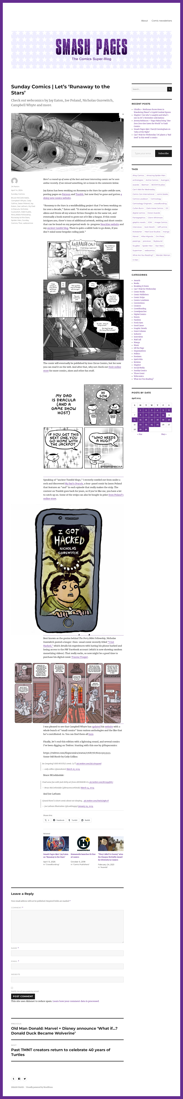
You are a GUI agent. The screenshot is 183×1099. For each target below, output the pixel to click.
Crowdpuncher (140, 311)
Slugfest (136, 246)
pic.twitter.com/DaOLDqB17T (96, 801)
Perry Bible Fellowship (21, 215)
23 (146, 424)
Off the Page (139, 348)
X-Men (135, 260)
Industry (137, 334)
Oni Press (160, 236)
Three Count (139, 373)
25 (157, 424)
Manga (137, 342)
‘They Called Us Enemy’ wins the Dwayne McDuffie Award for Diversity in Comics (110, 857)
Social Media (139, 368)
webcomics (28, 223)
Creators (137, 306)
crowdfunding (160, 203)
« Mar (139, 434)
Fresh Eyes (138, 323)
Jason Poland (24, 203)
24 (152, 424)
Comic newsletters (162, 20)
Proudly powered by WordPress (39, 1087)
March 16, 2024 (73, 769)
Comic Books (139, 292)
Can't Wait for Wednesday (144, 189)
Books (136, 283)
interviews (137, 227)
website (109, 726)
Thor (20, 223)
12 (163, 415)
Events (137, 317)
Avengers (165, 180)
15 (140, 420)
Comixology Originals (142, 203)
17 (152, 420)
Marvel (136, 236)
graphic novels (139, 222)
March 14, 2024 (87, 788)
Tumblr (79, 194)
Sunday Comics (18, 194)
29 (140, 429)
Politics (137, 354)
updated (96, 726)
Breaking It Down (141, 286)
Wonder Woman (163, 255)
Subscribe (163, 153)
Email (15, 961)
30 (146, 429)
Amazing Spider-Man (156, 175)
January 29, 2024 (85, 806)
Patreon (66, 194)
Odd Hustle (26, 212)
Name (15, 948)
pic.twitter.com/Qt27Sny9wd (89, 763)
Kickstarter (137, 232)
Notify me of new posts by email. (25, 991)
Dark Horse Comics (154, 208)
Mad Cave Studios (152, 232)
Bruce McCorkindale (20, 198)
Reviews (137, 362)
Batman (145, 185)
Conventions (139, 303)
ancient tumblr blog (57, 228)
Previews (137, 356)
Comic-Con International (143, 194)
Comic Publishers (141, 294)
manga (166, 232)
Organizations (140, 351)
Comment (17, 907)
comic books (162, 194)
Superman (137, 250)
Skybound (157, 241)
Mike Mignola (147, 236)
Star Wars (159, 246)
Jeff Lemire (162, 227)
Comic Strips (139, 297)
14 (135, 420)
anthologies (138, 180)
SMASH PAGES (17, 1087)
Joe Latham (22, 206)
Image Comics (161, 222)
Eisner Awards (154, 213)
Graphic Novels (140, 328)
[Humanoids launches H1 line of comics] (83, 843)
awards (136, 185)
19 (163, 420)
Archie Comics (152, 180)
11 (157, 415)
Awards (137, 280)
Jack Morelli (149, 227)
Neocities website (109, 224)
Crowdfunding (140, 309)
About (144, 20)
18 (157, 420)
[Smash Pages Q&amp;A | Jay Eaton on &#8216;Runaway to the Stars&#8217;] (56, 843)
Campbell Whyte (18, 200)
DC (167, 208)
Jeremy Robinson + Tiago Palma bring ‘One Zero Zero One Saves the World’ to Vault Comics (152, 123)
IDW (150, 222)
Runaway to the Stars (20, 217)
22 (140, 424)
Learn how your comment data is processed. (76, 1001)
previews (147, 241)
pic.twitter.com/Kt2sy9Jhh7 (101, 782)
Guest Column (140, 331)
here (91, 734)
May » (164, 434)
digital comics (139, 213)
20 (169, 420)
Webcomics (139, 376)
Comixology (156, 199)
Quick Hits (138, 359)
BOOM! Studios (158, 185)
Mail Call (137, 339)
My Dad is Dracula (74, 483)
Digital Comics (140, 314)
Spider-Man (16, 220)
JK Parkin (15, 186)
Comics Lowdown (140, 199)
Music (136, 345)
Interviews (138, 337)
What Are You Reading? (143, 255)
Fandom (137, 320)
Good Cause (139, 325)
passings (136, 241)
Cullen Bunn (138, 208)
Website (15, 974)
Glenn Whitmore (155, 218)
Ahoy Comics (138, 175)
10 (152, 415)
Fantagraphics (139, 218)
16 (146, 420)
